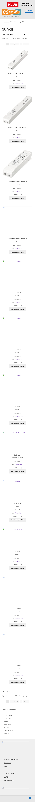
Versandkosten (19, 83)
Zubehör (6, 733)
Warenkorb (27, 797)
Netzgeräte (7, 724)
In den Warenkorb (17, 87)
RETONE (6, 727)
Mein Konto (6, 799)
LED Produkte (8, 715)
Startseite (6, 22)
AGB (5, 766)
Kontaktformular (9, 780)
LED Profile (7, 718)
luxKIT (6, 721)
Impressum (7, 763)
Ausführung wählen (17, 309)
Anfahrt (6, 777)
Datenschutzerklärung (11, 759)
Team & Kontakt (9, 773)
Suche (17, 799)
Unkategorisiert (8, 730)
